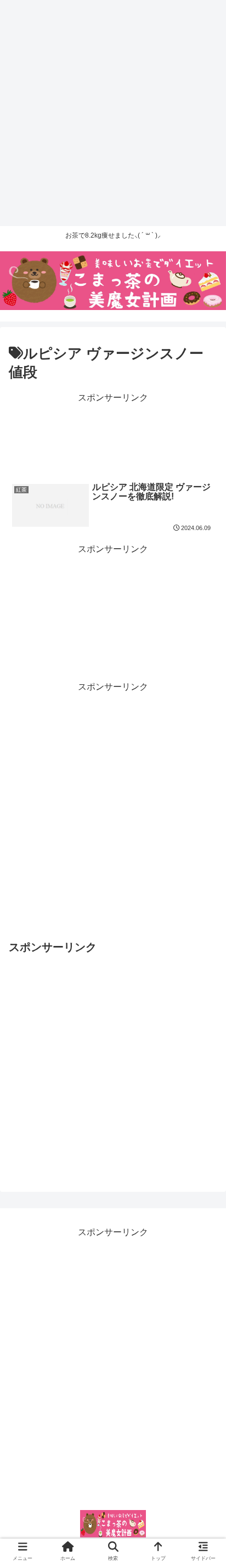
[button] (204, 1139)
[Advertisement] (113, 113)
